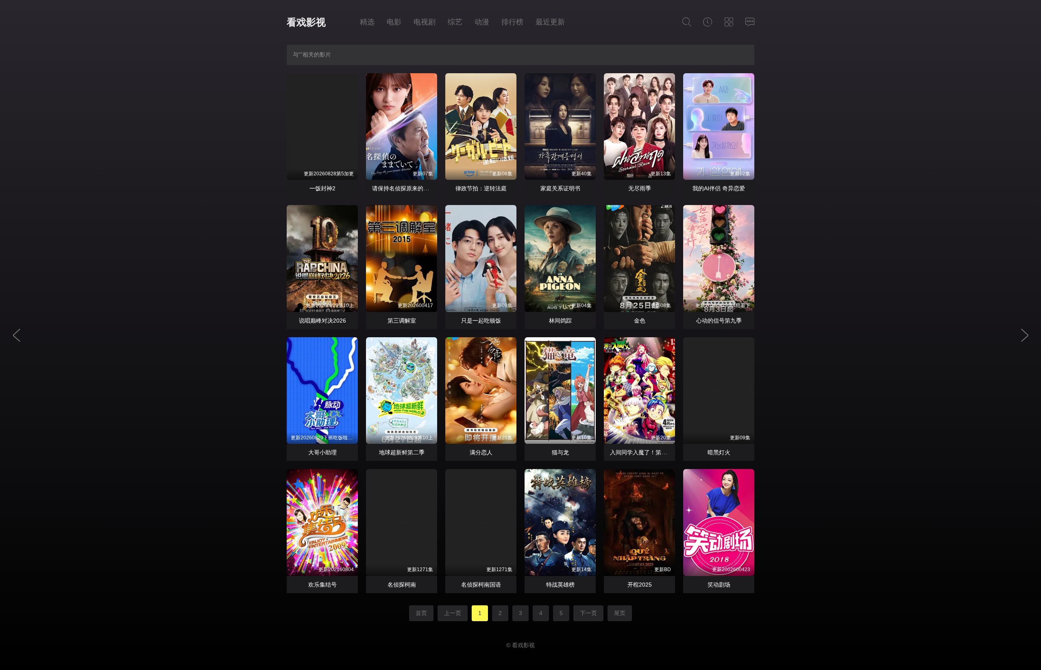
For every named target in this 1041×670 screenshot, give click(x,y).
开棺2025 (639, 584)
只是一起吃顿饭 (481, 320)
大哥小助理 (322, 452)
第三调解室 (402, 320)
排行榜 (512, 22)
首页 (421, 613)
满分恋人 (481, 452)
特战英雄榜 (560, 584)
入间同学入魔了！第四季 (641, 452)
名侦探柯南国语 (481, 584)
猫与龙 (560, 452)
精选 (367, 22)
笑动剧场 (719, 584)
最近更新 (550, 22)
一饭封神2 (322, 188)
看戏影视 (306, 22)
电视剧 (425, 22)
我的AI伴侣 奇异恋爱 (719, 188)
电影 (394, 22)
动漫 (482, 22)
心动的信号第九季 (719, 320)
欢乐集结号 (322, 584)
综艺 (455, 22)
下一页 (588, 613)
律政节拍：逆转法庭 (481, 188)
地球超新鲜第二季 (402, 452)
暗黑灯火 (719, 452)
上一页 (452, 613)
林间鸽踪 (560, 320)
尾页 (619, 613)
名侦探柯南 (402, 584)
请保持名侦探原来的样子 (403, 188)
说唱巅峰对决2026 (322, 320)
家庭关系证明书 (560, 188)
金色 (639, 320)
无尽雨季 (639, 188)
